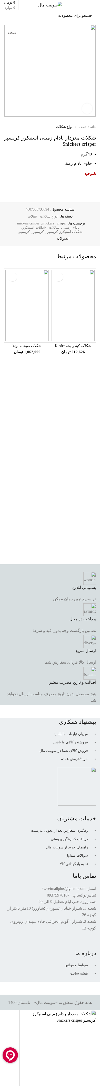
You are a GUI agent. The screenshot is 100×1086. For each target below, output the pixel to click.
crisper (62, 223)
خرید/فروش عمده (74, 759)
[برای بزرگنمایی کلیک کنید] (87, 108)
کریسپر (38, 232)
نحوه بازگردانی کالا (74, 864)
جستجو (10, 15)
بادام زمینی (71, 227)
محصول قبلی (16, 126)
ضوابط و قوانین (76, 965)
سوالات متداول (76, 855)
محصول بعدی (6, 126)
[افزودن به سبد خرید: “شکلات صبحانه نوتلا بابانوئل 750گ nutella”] (12, 276)
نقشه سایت (79, 973)
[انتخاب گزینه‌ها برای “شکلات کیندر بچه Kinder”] (58, 276)
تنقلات (81, 127)
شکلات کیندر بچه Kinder (73, 346)
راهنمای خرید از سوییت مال (67, 847)
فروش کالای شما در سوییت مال (63, 751)
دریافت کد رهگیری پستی (69, 839)
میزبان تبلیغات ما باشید (71, 734)
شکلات (54, 227)
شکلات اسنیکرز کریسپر (65, 232)
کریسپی (24, 232)
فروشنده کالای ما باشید (70, 742)
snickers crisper (28, 223)
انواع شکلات (65, 127)
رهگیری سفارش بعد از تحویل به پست (59, 830)
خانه (93, 127)
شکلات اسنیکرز (34, 227)
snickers (48, 223)
